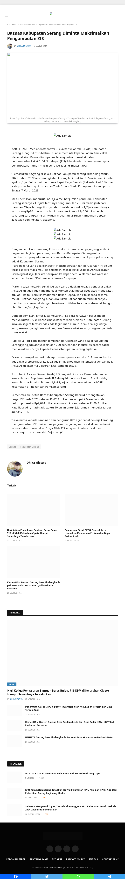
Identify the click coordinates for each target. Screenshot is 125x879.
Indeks (93, 859)
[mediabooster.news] (62, 15)
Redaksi (57, 859)
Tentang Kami (39, 859)
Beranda (11, 24)
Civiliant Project (54, 867)
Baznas (12, 446)
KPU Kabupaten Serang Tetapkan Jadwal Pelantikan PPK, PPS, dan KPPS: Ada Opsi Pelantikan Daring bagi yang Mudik (71, 791)
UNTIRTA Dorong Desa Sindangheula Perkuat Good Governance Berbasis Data (68, 737)
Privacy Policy (75, 859)
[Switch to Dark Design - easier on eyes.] (113, 15)
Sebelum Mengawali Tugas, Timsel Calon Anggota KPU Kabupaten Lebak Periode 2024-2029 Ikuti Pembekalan (70, 808)
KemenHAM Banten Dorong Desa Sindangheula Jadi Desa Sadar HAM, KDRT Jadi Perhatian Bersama (33, 585)
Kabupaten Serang (29, 446)
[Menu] (7, 15)
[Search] (118, 15)
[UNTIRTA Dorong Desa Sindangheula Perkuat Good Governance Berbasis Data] (14, 741)
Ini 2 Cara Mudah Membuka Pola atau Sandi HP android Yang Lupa (62, 773)
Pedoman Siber (16, 859)
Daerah (12, 684)
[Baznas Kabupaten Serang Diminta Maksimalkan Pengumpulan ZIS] (62, 84)
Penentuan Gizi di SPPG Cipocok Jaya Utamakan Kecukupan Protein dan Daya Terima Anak (87, 533)
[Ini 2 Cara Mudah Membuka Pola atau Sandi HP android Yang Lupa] (14, 777)
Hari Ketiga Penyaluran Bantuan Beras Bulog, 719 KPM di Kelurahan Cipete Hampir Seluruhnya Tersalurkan (32, 533)
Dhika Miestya (24, 46)
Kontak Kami (110, 859)
